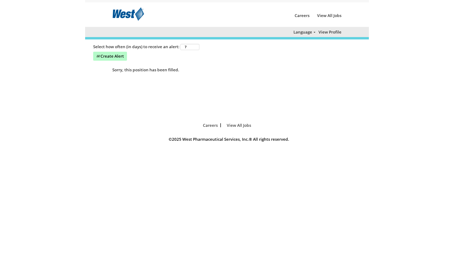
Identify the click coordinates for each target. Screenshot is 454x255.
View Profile (330, 32)
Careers (302, 15)
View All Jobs (329, 15)
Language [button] (303, 32)
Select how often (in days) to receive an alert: (136, 46)
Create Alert (112, 56)
